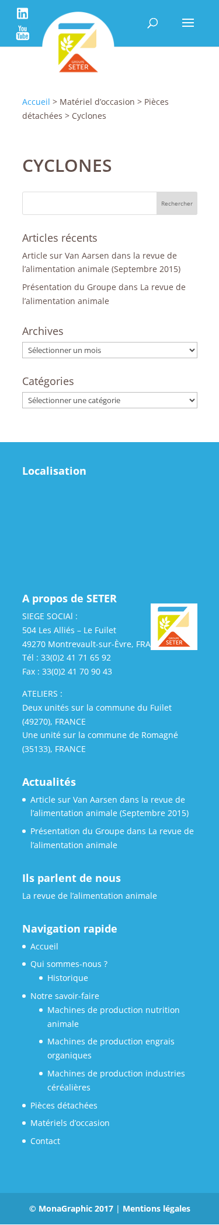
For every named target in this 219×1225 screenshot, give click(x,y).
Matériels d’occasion (70, 1122)
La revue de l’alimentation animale (89, 895)
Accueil (44, 946)
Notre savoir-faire (64, 995)
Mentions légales (156, 1208)
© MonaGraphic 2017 (72, 1208)
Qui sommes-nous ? (68, 963)
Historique (67, 977)
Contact (45, 1140)
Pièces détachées (64, 1105)
